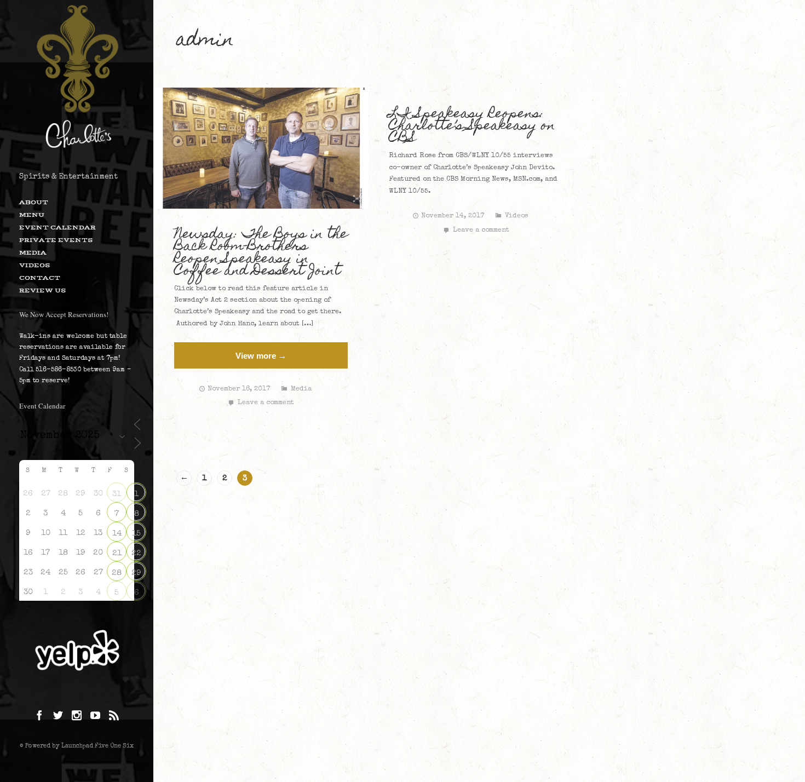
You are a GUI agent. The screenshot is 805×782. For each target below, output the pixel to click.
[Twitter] (58, 717)
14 (117, 534)
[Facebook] (39, 717)
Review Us (42, 290)
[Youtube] (95, 717)
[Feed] (114, 717)
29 (136, 573)
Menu (31, 215)
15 (136, 534)
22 (136, 553)
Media (33, 252)
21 (117, 553)
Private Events (56, 240)
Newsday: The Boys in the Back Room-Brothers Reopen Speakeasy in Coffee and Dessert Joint (261, 253)
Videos (34, 265)
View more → (260, 355)
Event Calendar (57, 227)
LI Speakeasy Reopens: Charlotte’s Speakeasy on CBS (472, 126)
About (33, 202)
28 (117, 573)
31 (116, 494)
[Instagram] (76, 717)
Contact (39, 277)
